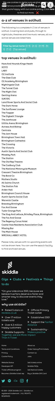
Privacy (5, 353)
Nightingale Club (10, 84)
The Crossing (8, 144)
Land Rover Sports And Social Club (19, 102)
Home (4, 345)
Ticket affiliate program (11, 370)
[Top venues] (19, 49)
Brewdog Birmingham (13, 203)
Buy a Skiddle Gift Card (37, 373)
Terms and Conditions (11, 349)
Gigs (5, 279)
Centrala (6, 130)
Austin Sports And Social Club (17, 151)
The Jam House (9, 133)
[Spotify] (9, 382)
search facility (45, 245)
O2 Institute (8, 74)
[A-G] (34, 45)
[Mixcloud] (15, 382)
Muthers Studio (9, 179)
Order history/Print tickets (38, 349)
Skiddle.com (27, 4)
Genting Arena (9, 95)
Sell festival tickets (35, 370)
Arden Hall (7, 189)
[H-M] (41, 45)
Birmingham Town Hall (13, 137)
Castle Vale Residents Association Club (22, 224)
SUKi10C (6, 98)
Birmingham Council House (15, 193)
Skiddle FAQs (33, 366)
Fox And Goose (9, 207)
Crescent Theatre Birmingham (17, 172)
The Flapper (8, 112)
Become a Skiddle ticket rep (13, 373)
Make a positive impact (36, 333)
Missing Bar (8, 228)
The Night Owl (9, 91)
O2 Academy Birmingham (15, 81)
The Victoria (8, 147)
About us (31, 345)
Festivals (32, 279)
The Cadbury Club (11, 165)
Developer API (7, 366)
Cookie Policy (7, 356)
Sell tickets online (35, 362)
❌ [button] (37, 12)
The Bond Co (8, 175)
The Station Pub (10, 186)
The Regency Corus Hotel (15, 221)
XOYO (5, 67)
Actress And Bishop (11, 126)
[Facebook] (27, 382)
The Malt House (10, 231)
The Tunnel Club (10, 88)
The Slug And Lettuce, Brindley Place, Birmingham (27, 214)
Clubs (17, 279)
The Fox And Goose (11, 217)
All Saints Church (10, 182)
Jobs (29, 356)
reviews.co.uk (9, 312)
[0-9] (28, 45)
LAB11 (4, 70)
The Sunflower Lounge (13, 109)
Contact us (32, 353)
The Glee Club (9, 77)
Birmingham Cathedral (13, 140)
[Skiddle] (10, 267)
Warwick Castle (10, 200)
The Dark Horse (10, 105)
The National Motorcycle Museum (19, 168)
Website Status (8, 362)
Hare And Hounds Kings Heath (17, 63)
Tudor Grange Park (11, 210)
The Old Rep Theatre (12, 161)
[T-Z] (8, 49)
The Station (7, 158)
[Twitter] (3, 382)
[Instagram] (22, 382)
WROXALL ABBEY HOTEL (14, 235)
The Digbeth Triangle (12, 116)
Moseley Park (9, 154)
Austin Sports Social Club (15, 196)
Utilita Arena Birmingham (15, 123)
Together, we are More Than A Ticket (14, 336)
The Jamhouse (9, 119)
